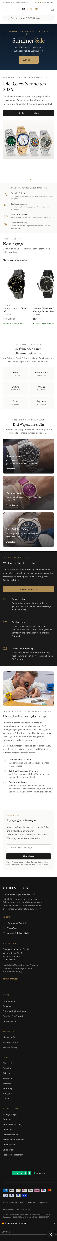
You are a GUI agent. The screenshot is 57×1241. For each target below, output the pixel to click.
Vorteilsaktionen (10, 1134)
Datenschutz (31, 1202)
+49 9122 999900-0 (17, 922)
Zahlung (6, 1073)
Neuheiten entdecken (28, 113)
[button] (52, 9)
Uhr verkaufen (9, 1037)
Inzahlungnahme (10, 1042)
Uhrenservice (9, 1129)
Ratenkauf (7, 1078)
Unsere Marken (10, 1021)
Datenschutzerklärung (20, 864)
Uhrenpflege (8, 1149)
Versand (7, 1083)
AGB (21, 1202)
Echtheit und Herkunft (13, 1139)
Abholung (7, 1088)
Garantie (7, 1098)
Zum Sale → (28, 59)
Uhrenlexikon (9, 1144)
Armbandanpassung (12, 1124)
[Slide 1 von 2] (26, 179)
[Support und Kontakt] (50, 1234)
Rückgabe (7, 1093)
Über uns (7, 1119)
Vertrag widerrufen (24, 1209)
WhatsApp (12, 928)
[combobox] (28, 18)
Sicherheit (7, 1063)
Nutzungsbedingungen (40, 864)
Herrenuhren (9, 1001)
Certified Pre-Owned (13, 1016)
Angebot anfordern (29, 589)
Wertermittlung (10, 1047)
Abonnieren (28, 856)
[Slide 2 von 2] (30, 179)
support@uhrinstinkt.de (18, 933)
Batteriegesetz (8, 1209)
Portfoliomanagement (13, 1154)
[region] (28, 300)
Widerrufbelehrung (10, 1202)
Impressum (43, 1202)
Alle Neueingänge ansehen (17, 260)
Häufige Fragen (10, 1114)
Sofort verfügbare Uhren (14, 1011)
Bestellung (8, 1068)
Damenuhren (9, 1006)
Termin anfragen (10, 978)
